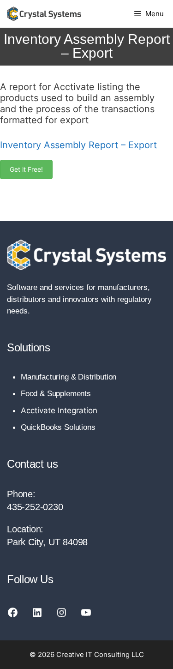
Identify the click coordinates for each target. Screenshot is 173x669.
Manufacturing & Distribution (68, 377)
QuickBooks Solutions (58, 427)
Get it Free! (26, 169)
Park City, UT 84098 (47, 542)
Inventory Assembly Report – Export (78, 145)
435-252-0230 (35, 507)
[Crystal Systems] (44, 14)
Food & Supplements (56, 393)
